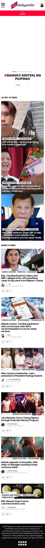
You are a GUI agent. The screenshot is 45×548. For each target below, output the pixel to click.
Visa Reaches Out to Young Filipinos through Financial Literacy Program (20, 419)
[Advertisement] (22, 38)
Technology (36, 320)
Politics (22, 229)
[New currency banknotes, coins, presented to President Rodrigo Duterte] (22, 359)
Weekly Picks (7, 497)
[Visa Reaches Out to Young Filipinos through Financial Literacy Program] (22, 403)
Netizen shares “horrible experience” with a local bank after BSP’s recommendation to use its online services (20, 327)
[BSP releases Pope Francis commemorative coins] (22, 491)
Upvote (3, 291)
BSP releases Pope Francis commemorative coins (14, 502)
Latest (23, 14)
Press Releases (28, 369)
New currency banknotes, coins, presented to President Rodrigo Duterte (21, 374)
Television (33, 229)
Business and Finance (22, 414)
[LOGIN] (42, 5)
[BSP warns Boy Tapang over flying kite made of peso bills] (22, 124)
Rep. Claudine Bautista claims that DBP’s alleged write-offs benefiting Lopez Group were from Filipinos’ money (22, 278)
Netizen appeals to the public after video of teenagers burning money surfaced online (19, 465)
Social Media (24, 139)
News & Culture (10, 139)
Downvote (7, 291)
